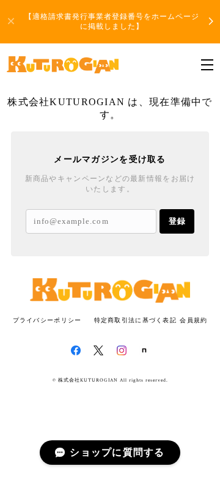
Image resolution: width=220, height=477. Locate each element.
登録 (177, 221)
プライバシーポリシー (47, 320)
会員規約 (193, 320)
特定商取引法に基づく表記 (135, 320)
